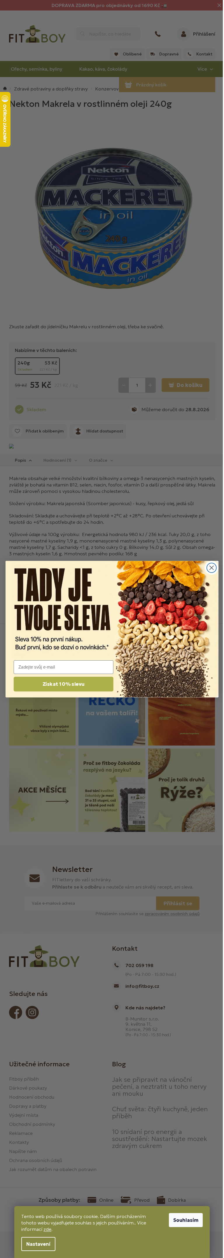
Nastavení (38, 1244)
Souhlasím (185, 1220)
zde (47, 1229)
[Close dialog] (211, 568)
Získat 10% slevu (63, 684)
